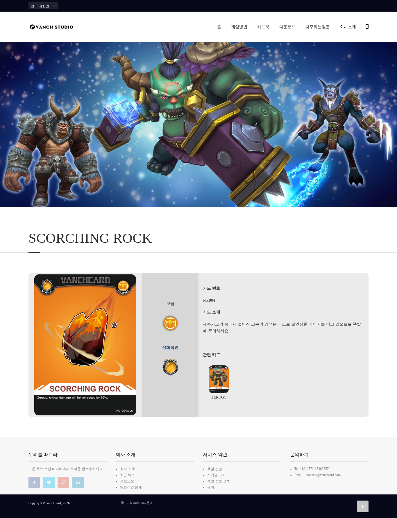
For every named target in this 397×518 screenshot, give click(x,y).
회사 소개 (127, 469)
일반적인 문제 (131, 487)
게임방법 (239, 27)
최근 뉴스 (127, 475)
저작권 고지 (216, 475)
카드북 (263, 27)
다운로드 (287, 27)
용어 (210, 487)
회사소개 (348, 27)
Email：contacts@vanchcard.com (317, 475)
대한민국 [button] (42, 6)
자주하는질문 (317, 27)
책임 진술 (214, 469)
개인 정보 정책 (218, 481)
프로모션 (127, 481)
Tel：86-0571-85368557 (311, 469)
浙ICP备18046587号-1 (137, 503)
